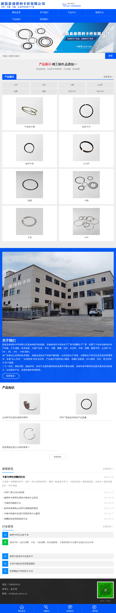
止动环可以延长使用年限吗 (15, 417)
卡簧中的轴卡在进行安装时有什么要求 (22, 513)
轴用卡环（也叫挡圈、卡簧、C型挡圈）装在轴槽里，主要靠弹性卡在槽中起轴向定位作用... (52, 542)
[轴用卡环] (86, 110)
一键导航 (94, 611)
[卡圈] (86, 184)
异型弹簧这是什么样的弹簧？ (16, 447)
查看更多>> (108, 469)
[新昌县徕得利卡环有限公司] (58, 38)
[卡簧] (30, 221)
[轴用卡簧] (30, 147)
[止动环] (86, 147)
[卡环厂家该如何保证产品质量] (86, 404)
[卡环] (86, 221)
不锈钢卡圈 (29, 127)
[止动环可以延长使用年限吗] (29, 404)
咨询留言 (70, 611)
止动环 (100, 85)
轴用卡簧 (29, 164)
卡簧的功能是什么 (12, 503)
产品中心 (72, 12)
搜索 (110, 56)
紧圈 (44, 91)
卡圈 (72, 85)
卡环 (16, 85)
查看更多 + (108, 77)
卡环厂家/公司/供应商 (14, 492)
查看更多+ (11, 376)
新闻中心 (99, 12)
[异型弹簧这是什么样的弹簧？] (29, 433)
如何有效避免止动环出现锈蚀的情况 (21, 508)
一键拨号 (46, 611)
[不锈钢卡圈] (30, 110)
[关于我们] (58, 294)
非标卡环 (100, 91)
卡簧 (44, 85)
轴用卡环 (86, 127)
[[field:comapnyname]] (29, 4)
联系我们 (44, 19)
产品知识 (16, 19)
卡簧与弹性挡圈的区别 (13, 477)
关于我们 (44, 12)
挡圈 (16, 91)
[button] (55, 50)
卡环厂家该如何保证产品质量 (73, 417)
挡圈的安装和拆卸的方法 (15, 519)
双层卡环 (72, 91)
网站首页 (16, 12)
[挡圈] (30, 184)
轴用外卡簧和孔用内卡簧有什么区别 (21, 498)
